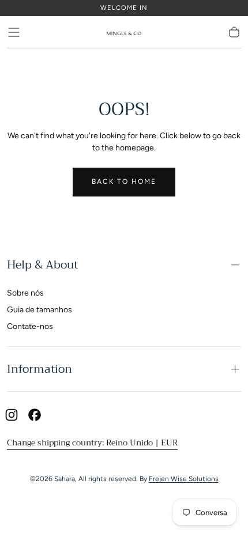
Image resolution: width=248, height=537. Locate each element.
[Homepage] (124, 32)
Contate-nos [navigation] (30, 326)
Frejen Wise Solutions (184, 479)
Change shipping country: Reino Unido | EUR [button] (92, 442)
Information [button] (39, 369)
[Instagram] (11, 414)
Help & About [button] (42, 264)
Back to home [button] (124, 181)
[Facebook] (34, 414)
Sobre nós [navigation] (25, 293)
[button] (14, 32)
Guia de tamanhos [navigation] (39, 310)
